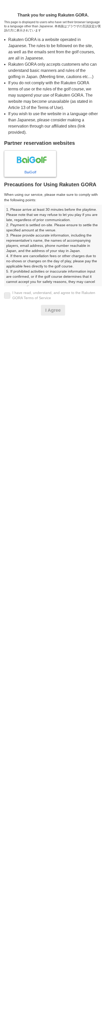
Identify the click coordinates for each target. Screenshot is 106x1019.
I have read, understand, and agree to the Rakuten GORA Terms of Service (53, 295)
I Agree (53, 310)
